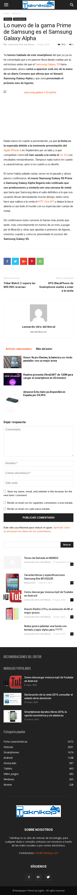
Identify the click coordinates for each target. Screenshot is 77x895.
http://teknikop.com (38, 332)
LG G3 (64, 154)
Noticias (16, 13)
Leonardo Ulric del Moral (21, 44)
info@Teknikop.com (46, 853)
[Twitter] (48, 877)
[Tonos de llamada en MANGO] (12, 562)
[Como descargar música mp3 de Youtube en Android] (12, 596)
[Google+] (38, 877)
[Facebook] (28, 877)
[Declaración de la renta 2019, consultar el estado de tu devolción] (12, 699)
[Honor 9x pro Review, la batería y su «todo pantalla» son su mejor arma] (12, 362)
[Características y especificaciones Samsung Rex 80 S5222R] (12, 583)
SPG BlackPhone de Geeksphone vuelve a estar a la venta (56, 287)
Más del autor (44, 348)
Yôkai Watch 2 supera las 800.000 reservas (19, 285)
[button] (72, 5)
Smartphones (19, 19)
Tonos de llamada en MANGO (41, 558)
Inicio (6, 13)
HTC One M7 (46, 201)
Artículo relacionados (19, 348)
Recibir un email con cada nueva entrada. (28, 509)
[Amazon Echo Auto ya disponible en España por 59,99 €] (12, 396)
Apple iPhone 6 (12, 150)
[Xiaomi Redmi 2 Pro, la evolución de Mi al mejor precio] (12, 613)
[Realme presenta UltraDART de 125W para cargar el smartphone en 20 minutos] (12, 379)
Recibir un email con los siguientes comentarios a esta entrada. (40, 502)
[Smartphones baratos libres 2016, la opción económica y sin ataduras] (12, 716)
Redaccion (29, 582)
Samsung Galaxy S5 (47, 64)
